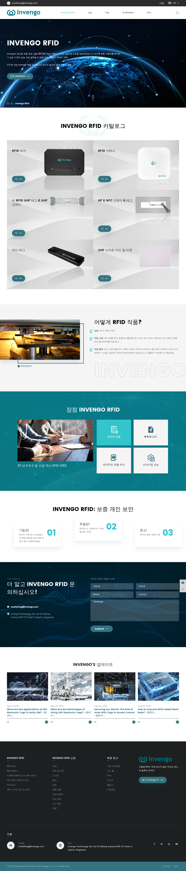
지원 (107, 12)
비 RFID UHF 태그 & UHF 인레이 (29, 203)
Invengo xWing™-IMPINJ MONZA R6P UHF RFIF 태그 (30, 215)
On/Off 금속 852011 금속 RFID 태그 (25, 263)
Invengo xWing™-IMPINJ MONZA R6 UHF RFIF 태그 (30, 224)
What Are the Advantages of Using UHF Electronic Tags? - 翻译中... (71, 712)
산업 (90, 12)
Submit (101, 629)
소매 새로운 (58, 794)
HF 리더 (15, 163)
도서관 (56, 775)
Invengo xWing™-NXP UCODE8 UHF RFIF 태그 (29, 210)
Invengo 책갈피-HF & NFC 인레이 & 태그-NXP (115, 213)
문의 (149, 12)
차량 (55, 808)
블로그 (110, 785)
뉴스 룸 (110, 771)
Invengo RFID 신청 (64, 758)
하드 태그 (18, 250)
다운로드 (111, 789)
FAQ (109, 775)
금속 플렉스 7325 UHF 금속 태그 (24, 266)
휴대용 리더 (17, 156)
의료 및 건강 (58, 771)
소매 (55, 766)
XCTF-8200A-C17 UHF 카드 (109, 259)
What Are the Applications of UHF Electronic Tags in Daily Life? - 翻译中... (27, 712)
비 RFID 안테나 (104, 156)
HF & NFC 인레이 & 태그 (115, 201)
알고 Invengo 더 (152, 780)
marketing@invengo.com (23, 3)
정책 (176, 866)
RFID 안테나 (106, 151)
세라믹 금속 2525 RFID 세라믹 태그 (25, 259)
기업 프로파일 (113, 766)
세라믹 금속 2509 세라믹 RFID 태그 (25, 255)
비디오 (110, 780)
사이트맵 (166, 866)
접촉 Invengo (20, 76)
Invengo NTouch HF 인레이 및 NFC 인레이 (114, 206)
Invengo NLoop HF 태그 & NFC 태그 (111, 209)
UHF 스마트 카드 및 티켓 (115, 250)
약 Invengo (128, 12)
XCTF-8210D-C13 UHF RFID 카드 (110, 263)
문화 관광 (57, 789)
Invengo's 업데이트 (93, 664)
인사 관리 (57, 799)
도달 (9, 834)
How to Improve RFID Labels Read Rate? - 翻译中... (158, 711)
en (174, 3)
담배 (55, 785)
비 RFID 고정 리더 (19, 160)
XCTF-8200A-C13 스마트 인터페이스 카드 (113, 255)
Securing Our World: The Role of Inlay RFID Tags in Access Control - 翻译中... (114, 712)
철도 (55, 780)
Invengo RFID (68, 12)
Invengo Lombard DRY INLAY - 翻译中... (27, 220)
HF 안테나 (102, 160)
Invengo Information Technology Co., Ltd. (36, 866)
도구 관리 (57, 803)
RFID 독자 (19, 151)
